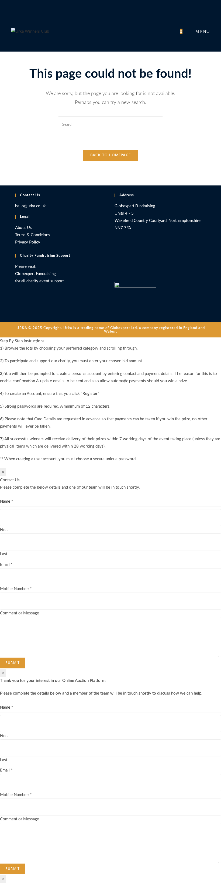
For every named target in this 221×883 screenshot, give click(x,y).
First (4, 530)
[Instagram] (116, 269)
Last (3, 554)
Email (6, 565)
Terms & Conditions (32, 235)
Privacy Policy (27, 242)
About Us (23, 228)
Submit (13, 663)
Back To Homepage (110, 155)
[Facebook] (116, 259)
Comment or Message (19, 613)
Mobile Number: (16, 589)
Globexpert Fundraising (35, 274)
